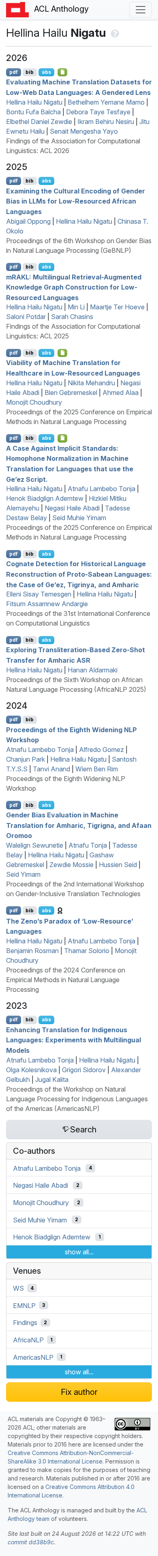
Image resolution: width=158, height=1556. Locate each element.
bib (30, 72)
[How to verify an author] (114, 33)
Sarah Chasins (72, 317)
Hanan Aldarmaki (92, 670)
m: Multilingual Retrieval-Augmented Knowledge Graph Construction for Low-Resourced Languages (73, 287)
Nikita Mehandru (91, 383)
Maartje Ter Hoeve (117, 307)
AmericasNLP (33, 1357)
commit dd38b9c (31, 1542)
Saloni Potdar (26, 317)
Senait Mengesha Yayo (84, 131)
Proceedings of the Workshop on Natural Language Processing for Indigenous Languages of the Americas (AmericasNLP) (77, 1099)
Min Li (76, 307)
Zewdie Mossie (71, 865)
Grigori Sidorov (84, 1070)
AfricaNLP (28, 1340)
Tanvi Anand (51, 769)
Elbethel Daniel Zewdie (39, 122)
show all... (79, 1252)
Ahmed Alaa (120, 392)
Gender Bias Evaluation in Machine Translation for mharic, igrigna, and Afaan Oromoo (79, 825)
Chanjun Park (25, 759)
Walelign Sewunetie (34, 845)
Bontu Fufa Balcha (33, 112)
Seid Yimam (23, 874)
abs (46, 72)
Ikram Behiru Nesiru (105, 122)
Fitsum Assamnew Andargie (47, 604)
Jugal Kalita (51, 1079)
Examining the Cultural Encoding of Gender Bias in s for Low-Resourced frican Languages (75, 201)
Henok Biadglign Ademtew (44, 498)
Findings (25, 1323)
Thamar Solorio (86, 951)
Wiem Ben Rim (96, 769)
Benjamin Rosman (32, 951)
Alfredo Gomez (101, 749)
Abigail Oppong (28, 221)
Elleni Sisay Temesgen (38, 594)
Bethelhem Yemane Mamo (106, 102)
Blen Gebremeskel (71, 392)
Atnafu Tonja (87, 845)
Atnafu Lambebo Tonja (101, 489)
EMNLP (24, 1305)
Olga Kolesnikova (31, 1070)
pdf (13, 72)
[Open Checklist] (63, 72)
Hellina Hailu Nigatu (34, 102)
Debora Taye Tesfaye (98, 112)
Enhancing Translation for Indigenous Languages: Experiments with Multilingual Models (73, 1039)
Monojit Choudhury (34, 402)
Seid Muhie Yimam (79, 518)
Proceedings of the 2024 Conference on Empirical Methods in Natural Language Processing (65, 979)
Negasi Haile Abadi (72, 508)
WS (18, 1288)
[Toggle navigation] (140, 10)
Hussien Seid (118, 865)
